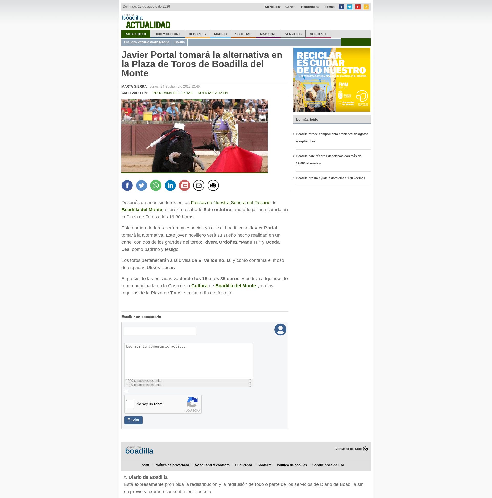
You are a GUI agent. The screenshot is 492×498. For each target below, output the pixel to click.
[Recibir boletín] (185, 186)
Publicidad (243, 465)
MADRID (220, 34)
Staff (145, 465)
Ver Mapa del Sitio (349, 449)
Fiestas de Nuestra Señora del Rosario (230, 202)
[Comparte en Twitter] (142, 186)
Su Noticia (272, 7)
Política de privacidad (172, 465)
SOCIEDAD (243, 34)
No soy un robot (149, 404)
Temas (330, 7)
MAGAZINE (268, 34)
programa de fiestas (173, 93)
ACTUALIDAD (136, 34)
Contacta (264, 465)
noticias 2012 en (213, 93)
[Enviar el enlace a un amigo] (199, 186)
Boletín (180, 42)
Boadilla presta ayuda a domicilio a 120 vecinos (330, 178)
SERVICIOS (293, 34)
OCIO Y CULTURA (168, 34)
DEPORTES (197, 34)
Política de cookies (292, 465)
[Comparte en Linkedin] (171, 186)
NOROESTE (318, 34)
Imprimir (214, 186)
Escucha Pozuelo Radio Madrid (146, 42)
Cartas (290, 7)
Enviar (133, 420)
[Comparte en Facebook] (127, 186)
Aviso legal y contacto (212, 465)
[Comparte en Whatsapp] (156, 186)
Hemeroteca (310, 7)
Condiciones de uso (328, 465)
